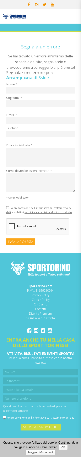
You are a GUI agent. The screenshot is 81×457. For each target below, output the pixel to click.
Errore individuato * (19, 145)
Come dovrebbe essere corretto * (29, 171)
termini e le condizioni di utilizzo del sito (48, 212)
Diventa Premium (40, 313)
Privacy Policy (40, 295)
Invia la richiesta (20, 242)
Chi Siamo (40, 304)
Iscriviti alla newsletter (41, 427)
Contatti (40, 309)
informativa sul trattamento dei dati (53, 417)
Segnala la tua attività (40, 318)
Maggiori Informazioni (40, 452)
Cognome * (14, 98)
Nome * (11, 84)
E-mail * (11, 115)
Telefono (12, 128)
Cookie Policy (40, 300)
